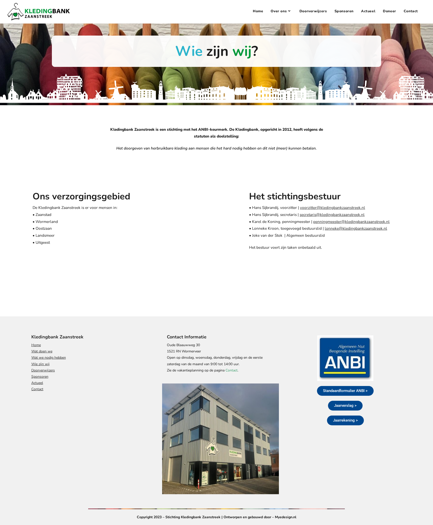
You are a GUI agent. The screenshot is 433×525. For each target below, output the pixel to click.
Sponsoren (39, 376)
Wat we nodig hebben (48, 357)
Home (36, 345)
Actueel (37, 382)
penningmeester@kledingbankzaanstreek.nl (351, 221)
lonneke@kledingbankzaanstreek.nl (356, 228)
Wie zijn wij (40, 364)
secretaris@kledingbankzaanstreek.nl (332, 214)
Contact (37, 389)
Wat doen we (41, 351)
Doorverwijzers (43, 370)
